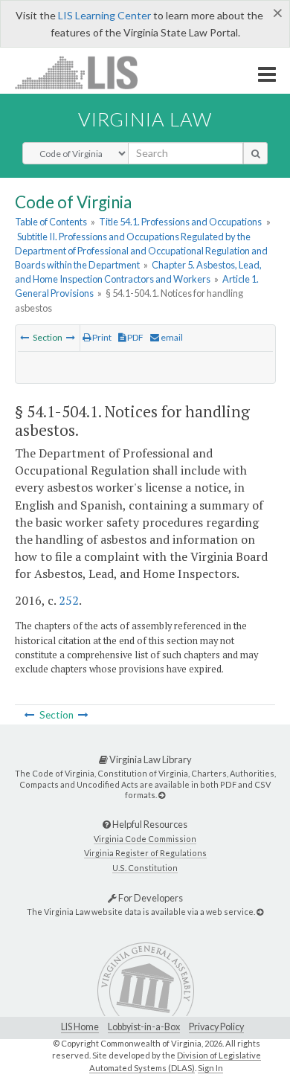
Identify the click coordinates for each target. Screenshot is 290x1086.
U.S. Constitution (145, 868)
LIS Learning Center (104, 15)
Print (101, 337)
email (171, 337)
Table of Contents (51, 222)
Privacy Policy (216, 1026)
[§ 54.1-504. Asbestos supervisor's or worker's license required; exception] (24, 337)
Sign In (210, 1068)
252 (69, 600)
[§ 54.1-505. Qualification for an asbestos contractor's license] (70, 337)
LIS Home (80, 1026)
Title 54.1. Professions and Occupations (180, 222)
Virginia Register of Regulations (145, 853)
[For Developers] (260, 911)
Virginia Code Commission (145, 839)
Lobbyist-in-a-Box (144, 1026)
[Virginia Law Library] (161, 795)
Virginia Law (145, 119)
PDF (135, 337)
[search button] (255, 153)
